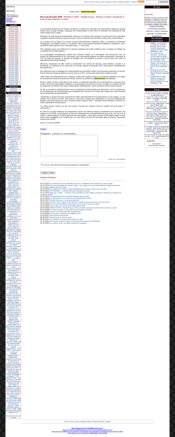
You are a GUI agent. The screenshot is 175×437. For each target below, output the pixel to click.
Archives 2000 (13, 80)
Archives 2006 (13, 68)
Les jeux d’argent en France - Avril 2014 (13, 176)
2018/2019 (13, 89)
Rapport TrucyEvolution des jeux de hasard (13, 415)
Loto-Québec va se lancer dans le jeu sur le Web (66, 219)
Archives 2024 (13, 31)
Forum (91, 2)
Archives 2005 (13, 70)
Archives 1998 (13, 84)
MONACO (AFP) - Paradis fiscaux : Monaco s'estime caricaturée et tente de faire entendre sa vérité (83, 208)
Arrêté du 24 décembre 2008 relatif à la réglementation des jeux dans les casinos (13, 343)
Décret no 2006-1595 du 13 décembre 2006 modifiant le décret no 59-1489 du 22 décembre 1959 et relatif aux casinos (13, 403)
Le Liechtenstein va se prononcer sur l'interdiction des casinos (70, 198)
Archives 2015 (13, 49)
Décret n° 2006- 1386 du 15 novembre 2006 (13, 409)
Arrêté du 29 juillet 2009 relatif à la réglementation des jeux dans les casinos (13, 323)
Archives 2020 (13, 39)
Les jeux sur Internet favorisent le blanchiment (65, 211)
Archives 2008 (13, 64)
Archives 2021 (13, 37)
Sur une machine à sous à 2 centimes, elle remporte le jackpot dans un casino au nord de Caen (159, 64)
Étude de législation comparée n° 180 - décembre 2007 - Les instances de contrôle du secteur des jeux (13, 378)
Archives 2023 (13, 33)
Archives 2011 (13, 58)
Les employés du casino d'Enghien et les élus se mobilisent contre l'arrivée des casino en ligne (81, 183)
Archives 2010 (13, 60)
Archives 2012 (13, 56)
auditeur (157, 31)
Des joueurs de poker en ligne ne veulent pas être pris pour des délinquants (75, 221)
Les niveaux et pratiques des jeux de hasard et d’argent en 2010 (13, 264)
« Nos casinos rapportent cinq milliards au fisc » (66, 213)
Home (86, 2)
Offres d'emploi (117, 2)
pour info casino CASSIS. (155, 107)
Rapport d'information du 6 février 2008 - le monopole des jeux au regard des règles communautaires (13, 369)
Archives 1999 (13, 82)
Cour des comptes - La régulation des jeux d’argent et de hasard (13, 105)
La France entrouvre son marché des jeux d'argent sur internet (71, 210)
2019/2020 (13, 91)
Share (43, 129)
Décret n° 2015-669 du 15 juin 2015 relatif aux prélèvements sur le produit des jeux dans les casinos (13, 112)
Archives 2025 (13, 29)
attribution (149, 31)
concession (153, 29)
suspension (157, 36)
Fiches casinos (100, 2)
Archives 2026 (13, 27)
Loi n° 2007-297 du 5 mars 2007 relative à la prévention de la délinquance (13, 394)
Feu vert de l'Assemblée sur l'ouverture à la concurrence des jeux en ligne (74, 204)
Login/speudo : (11, 6)
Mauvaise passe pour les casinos (61, 217)
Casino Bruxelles (157, 26)
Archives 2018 (13, 43)
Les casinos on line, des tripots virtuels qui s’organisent (68, 223)
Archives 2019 (13, 41)
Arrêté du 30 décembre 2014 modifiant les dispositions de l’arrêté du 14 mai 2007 (13, 147)
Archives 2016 (13, 47)
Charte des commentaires (116, 159)
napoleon (164, 31)
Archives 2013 (13, 54)
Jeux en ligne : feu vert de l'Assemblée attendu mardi (67, 206)
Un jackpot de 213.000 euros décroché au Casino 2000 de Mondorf (159, 71)
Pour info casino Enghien (155, 116)
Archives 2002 (13, 76)
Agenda (108, 2)
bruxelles (162, 29)
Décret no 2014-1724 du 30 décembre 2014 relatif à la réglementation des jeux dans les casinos (13, 170)
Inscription (9, 18)
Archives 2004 (13, 72)
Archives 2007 (13, 66)
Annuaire (127, 2)
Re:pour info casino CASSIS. (155, 97)
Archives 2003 (13, 74)
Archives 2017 (13, 45)
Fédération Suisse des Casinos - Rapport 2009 (13, 317)
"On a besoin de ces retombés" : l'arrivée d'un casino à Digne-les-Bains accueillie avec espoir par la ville (159, 56)
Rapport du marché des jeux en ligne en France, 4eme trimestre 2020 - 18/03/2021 (13, 98)
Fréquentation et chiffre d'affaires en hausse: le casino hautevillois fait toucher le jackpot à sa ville (159, 79)
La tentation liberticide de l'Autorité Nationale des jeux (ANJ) (69, 196)
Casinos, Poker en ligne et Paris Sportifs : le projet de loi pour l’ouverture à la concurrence (80, 202)
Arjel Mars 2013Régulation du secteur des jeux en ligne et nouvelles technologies (13, 198)
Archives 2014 (13, 52)
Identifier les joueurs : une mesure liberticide (64, 200)
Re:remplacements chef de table (155, 121)
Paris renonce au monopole (59, 215)
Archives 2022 (13, 35)
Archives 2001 (13, 78)
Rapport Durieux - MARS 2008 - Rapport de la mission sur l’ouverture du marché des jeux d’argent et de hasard (13, 360)
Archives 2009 (13, 62)
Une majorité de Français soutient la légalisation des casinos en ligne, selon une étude (78, 189)
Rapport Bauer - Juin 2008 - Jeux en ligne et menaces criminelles (13, 351)
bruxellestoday (161, 34)
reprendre (151, 34)
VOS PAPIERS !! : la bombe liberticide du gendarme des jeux (70, 191)
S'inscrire (46, 165)
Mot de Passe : (11, 11)
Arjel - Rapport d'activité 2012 (13, 191)
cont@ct (133, 2)
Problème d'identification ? (11, 20)
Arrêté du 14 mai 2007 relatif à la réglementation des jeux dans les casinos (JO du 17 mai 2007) (13, 386)
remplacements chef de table (155, 129)
